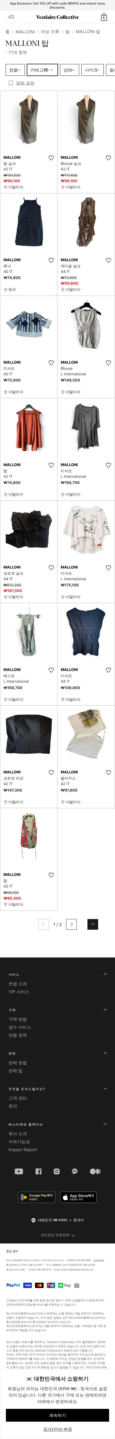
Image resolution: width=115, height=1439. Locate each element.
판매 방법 (18, 1062)
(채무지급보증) (27, 1304)
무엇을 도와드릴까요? (27, 1089)
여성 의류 (50, 31)
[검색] (11, 17)
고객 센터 (18, 1098)
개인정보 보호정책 (55, 1235)
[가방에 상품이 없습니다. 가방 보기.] (104, 17)
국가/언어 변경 (57, 1429)
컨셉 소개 (18, 983)
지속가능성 (19, 1141)
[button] (104, 17)
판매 (12, 1053)
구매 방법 (18, 1019)
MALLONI (25, 31)
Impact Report (23, 1149)
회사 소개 (18, 1133)
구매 (12, 1010)
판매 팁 (16, 1070)
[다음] (71, 924)
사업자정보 (99, 1260)
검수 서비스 (20, 1027)
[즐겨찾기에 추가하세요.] (51, 158)
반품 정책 (18, 1035)
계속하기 (57, 1415)
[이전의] (43, 924)
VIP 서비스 (19, 991)
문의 (13, 1106)
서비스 (14, 974)
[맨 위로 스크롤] (92, 924)
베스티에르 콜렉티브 (26, 1124)
